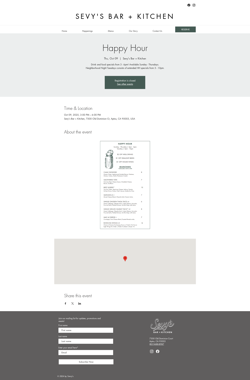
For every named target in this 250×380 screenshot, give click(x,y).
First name (62, 325)
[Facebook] (157, 351)
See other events (125, 84)
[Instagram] (194, 5)
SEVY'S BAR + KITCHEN (125, 16)
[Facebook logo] (189, 5)
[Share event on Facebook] (65, 303)
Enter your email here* (68, 348)
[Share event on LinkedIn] (79, 303)
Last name (62, 336)
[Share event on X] (72, 303)
